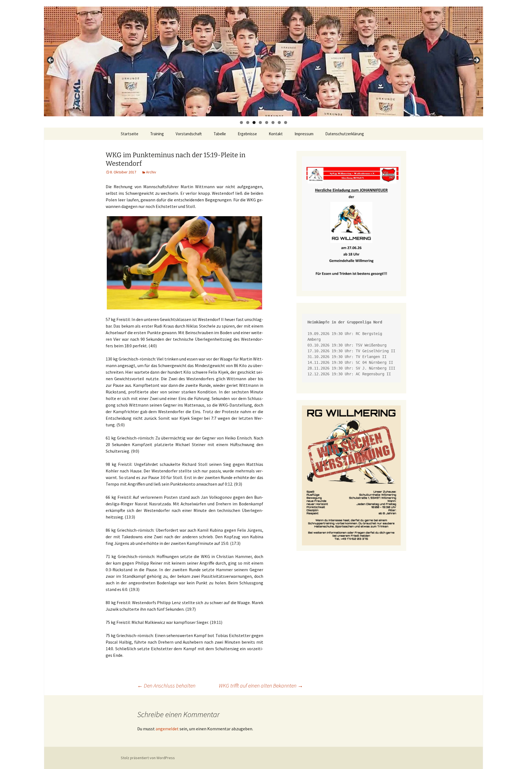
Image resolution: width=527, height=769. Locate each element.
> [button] (476, 60)
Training (157, 133)
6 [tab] (272, 122)
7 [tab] (279, 122)
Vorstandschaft (189, 133)
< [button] (51, 60)
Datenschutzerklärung (344, 133)
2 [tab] (247, 122)
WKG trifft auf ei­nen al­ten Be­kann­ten (261, 685)
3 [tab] (254, 122)
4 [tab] (260, 122)
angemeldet (167, 728)
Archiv (151, 172)
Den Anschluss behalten (166, 685)
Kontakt (276, 133)
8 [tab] (285, 122)
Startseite (129, 133)
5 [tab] (266, 122)
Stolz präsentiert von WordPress (148, 757)
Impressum (304, 133)
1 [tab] (241, 122)
